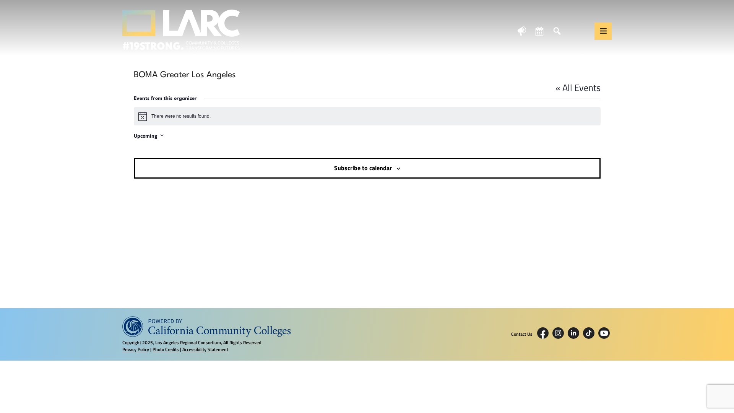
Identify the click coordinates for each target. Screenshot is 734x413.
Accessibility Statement (205, 349)
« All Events (578, 87)
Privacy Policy (135, 349)
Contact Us (522, 334)
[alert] (367, 116)
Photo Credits (166, 349)
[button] (603, 31)
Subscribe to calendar (363, 167)
